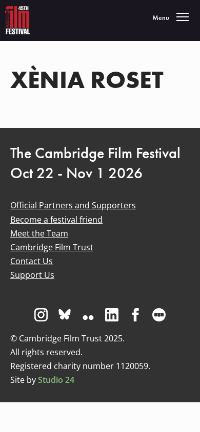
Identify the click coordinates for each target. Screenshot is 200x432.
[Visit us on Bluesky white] (64, 314)
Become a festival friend (56, 219)
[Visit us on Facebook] (135, 314)
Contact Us (31, 261)
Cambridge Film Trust (51, 247)
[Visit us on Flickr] (88, 314)
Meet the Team (39, 233)
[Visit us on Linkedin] (111, 314)
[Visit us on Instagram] (41, 314)
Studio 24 (56, 379)
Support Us (32, 274)
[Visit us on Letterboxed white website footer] (159, 314)
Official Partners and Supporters (73, 205)
